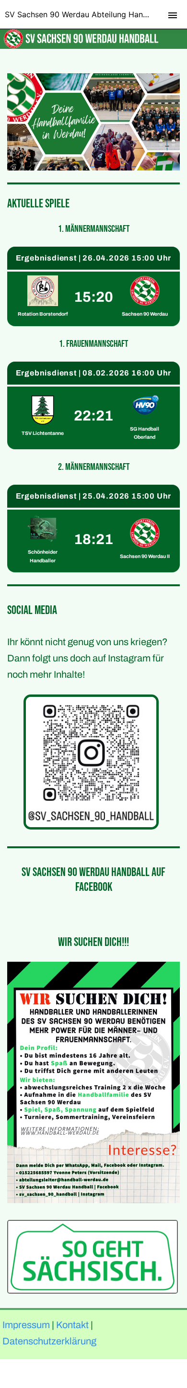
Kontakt (72, 1325)
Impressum (26, 1325)
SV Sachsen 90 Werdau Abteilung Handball (83, 14)
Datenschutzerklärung (49, 1341)
